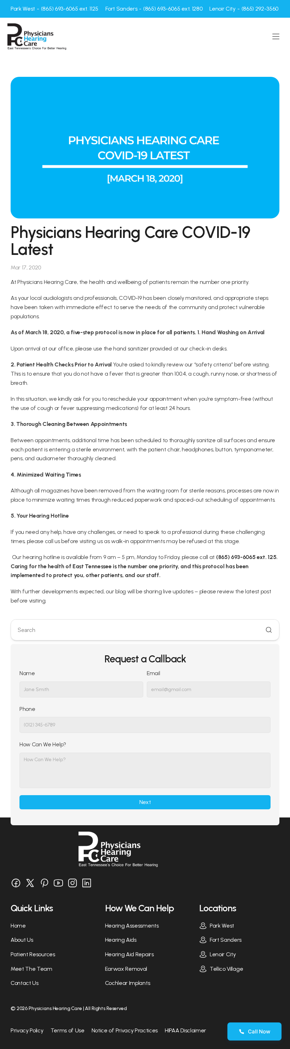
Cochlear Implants (127, 983)
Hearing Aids (121, 939)
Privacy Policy (27, 1030)
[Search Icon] (145, 629)
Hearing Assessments (132, 925)
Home (18, 925)
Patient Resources (33, 954)
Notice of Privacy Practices (125, 1030)
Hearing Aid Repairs (129, 954)
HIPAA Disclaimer (185, 1030)
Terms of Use (68, 1030)
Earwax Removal (126, 968)
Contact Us (25, 983)
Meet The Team (31, 968)
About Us (22, 939)
